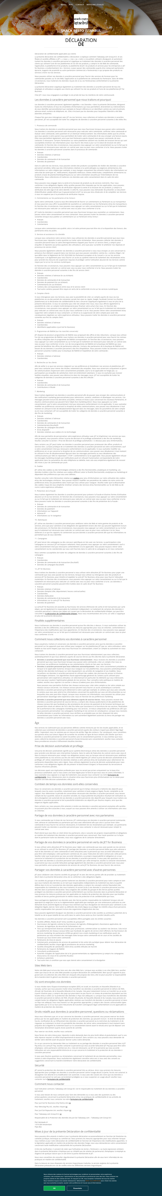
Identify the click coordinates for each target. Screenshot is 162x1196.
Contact (80, 4)
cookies (76, 478)
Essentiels (77, 1188)
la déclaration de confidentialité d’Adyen (61, 613)
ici (63, 944)
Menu (63, 4)
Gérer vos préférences (93, 1181)
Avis (71, 4)
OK (54, 1188)
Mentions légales (95, 4)
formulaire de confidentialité (58, 1079)
